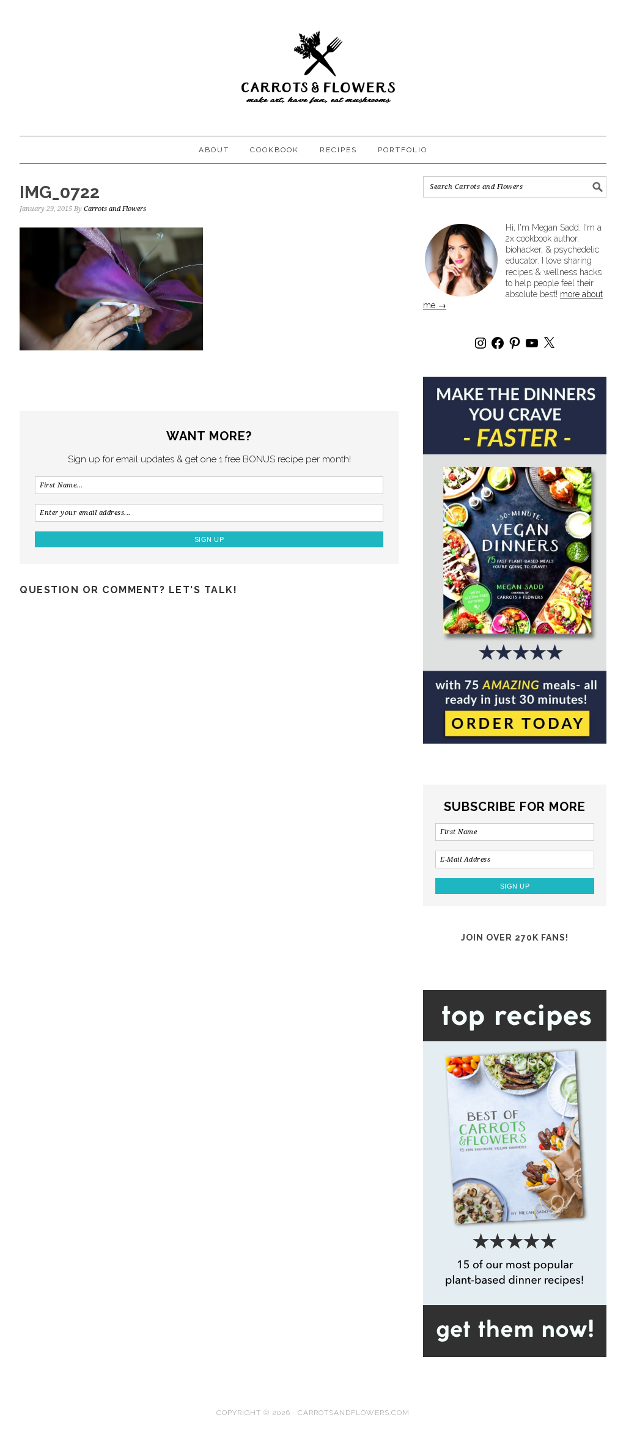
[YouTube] (532, 343)
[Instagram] (480, 343)
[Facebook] (497, 343)
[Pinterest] (514, 343)
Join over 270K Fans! (515, 937)
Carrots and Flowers (313, 62)
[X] (549, 343)
